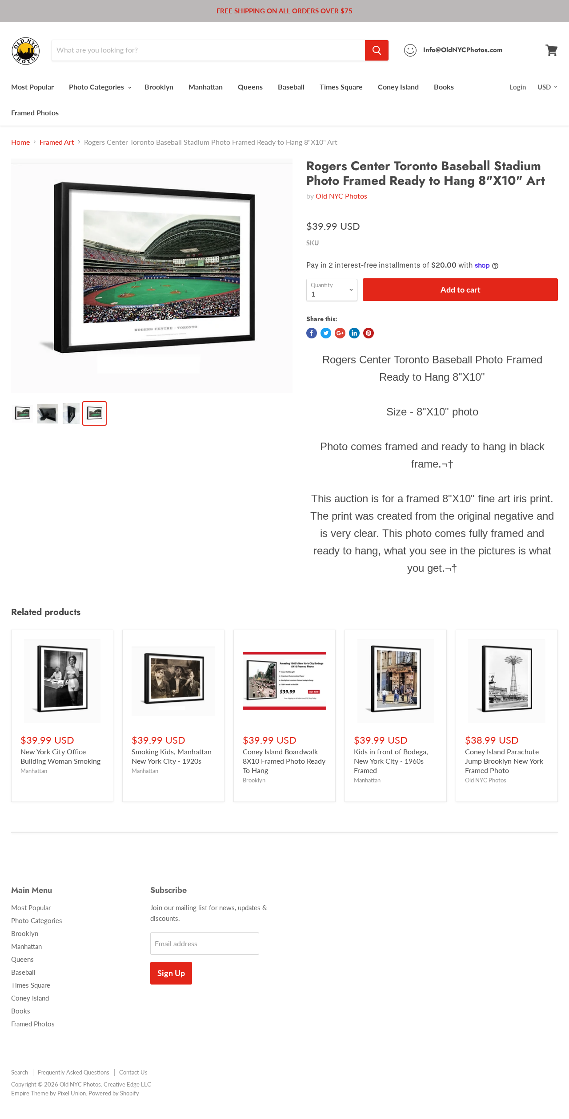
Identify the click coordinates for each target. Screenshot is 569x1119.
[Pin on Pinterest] (368, 333)
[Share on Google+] (340, 333)
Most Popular (32, 86)
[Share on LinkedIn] (354, 333)
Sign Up (171, 973)
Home (20, 142)
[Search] (377, 50)
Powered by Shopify (113, 1093)
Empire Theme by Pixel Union (48, 1093)
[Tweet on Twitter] (326, 333)
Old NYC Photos (341, 195)
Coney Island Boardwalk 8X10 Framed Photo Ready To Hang (284, 760)
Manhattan (205, 86)
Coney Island (398, 86)
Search (19, 1072)
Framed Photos (35, 112)
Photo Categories (97, 86)
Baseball (291, 86)
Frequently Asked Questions (73, 1072)
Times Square (341, 86)
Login (517, 87)
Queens (250, 86)
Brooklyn (158, 86)
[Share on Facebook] (311, 333)
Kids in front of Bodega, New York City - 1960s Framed (391, 760)
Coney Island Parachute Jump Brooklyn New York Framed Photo (504, 760)
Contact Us (133, 1072)
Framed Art (57, 142)
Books (444, 86)
